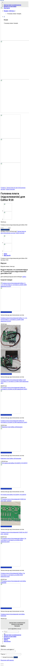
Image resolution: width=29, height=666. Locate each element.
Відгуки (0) (7, 255)
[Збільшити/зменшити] (2, 663)
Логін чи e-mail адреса (7, 649)
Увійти (15, 657)
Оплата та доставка (10, 6)
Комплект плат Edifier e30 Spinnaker (11, 458)
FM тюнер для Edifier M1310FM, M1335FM (13, 494)
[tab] (16, 254)
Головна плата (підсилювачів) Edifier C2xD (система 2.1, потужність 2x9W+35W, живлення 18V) (14, 381)
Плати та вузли (10, 189)
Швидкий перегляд (6, 312)
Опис (5, 254)
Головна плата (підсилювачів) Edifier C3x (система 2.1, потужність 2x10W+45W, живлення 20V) (13, 574)
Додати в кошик (5, 229)
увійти (24, 276)
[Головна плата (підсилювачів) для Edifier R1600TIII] (8, 211)
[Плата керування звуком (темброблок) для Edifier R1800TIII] (8, 219)
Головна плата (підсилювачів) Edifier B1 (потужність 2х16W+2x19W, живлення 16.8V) (14, 421)
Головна (3, 187)
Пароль (3, 654)
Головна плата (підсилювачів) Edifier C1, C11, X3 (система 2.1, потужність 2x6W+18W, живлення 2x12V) (14, 319)
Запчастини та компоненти (17, 622)
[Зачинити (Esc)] (1, 663)
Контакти (17, 626)
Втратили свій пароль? (7, 660)
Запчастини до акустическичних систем (13, 232)
